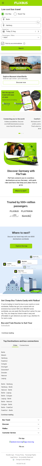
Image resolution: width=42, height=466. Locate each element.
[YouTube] (21, 450)
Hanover (4, 375)
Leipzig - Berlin (6, 399)
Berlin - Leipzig (6, 393)
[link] (21, 260)
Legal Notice (14, 457)
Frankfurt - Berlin (7, 410)
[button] (21, 19)
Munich (3, 355)
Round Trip (21, 14)
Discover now (21, 82)
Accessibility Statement (26, 457)
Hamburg (4, 358)
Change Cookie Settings (23, 459)
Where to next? (20, 191)
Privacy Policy (19, 455)
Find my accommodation (13, 43)
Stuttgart (4, 367)
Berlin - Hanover (6, 401)
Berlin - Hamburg (7, 384)
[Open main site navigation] (3, 3)
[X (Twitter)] (22, 450)
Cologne (4, 364)
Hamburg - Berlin (7, 387)
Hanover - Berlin (6, 390)
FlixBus (5, 428)
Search (21, 48)
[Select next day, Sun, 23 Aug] (38, 31)
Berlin (3, 352)
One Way (8, 14)
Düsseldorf (5, 370)
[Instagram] (20, 450)
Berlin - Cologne (6, 396)
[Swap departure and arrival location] (38, 22)
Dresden (4, 373)
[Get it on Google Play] (16, 442)
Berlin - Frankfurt (7, 407)
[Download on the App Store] (28, 442)
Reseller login (10, 455)
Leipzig (3, 378)
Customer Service (9, 433)
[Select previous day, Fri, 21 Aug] (35, 31)
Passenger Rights (30, 455)
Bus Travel (6, 420)
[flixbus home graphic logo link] (21, 3)
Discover (5, 424)
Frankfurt (4, 361)
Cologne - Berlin (6, 404)
